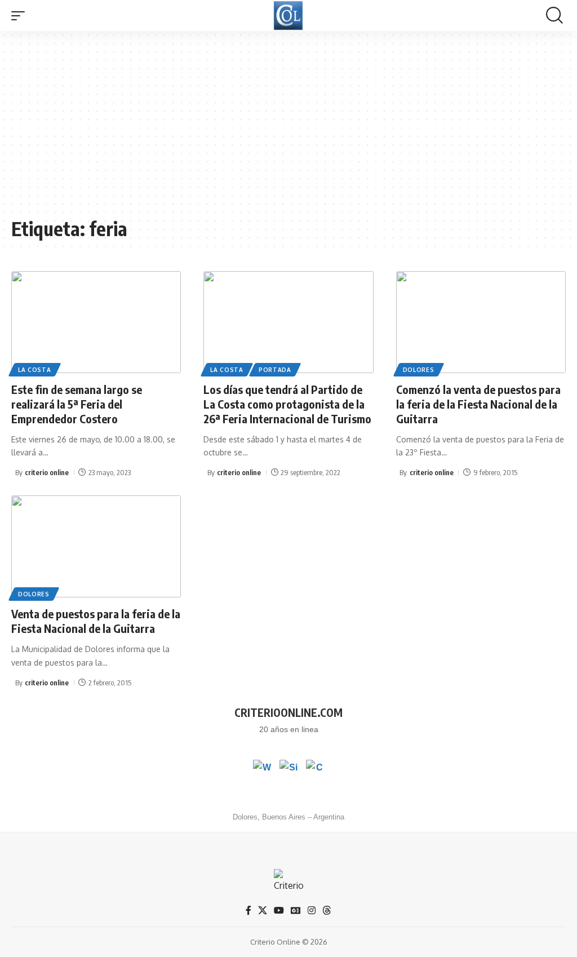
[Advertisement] (288, 130)
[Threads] (326, 910)
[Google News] (296, 910)
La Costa (34, 369)
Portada (275, 369)
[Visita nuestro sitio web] (288, 769)
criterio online (47, 472)
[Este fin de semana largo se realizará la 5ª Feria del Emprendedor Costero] (96, 322)
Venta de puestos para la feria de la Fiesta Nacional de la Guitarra (95, 620)
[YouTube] (279, 910)
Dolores (418, 369)
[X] (262, 910)
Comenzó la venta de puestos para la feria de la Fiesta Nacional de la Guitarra (478, 404)
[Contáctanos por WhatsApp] (262, 769)
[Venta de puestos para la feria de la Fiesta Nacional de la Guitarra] (96, 546)
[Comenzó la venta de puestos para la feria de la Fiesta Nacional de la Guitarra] (481, 322)
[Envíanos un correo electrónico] (315, 769)
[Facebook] (248, 910)
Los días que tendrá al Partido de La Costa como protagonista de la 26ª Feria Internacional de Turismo (287, 404)
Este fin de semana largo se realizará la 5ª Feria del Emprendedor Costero (76, 404)
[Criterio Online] (288, 15)
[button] (20, 15)
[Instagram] (311, 910)
